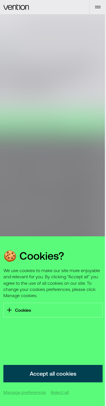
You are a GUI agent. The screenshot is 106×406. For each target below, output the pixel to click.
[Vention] (44, 7)
